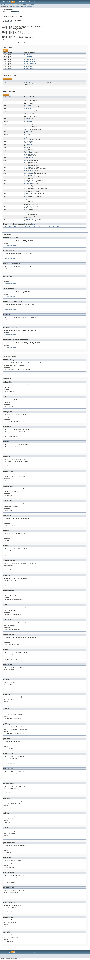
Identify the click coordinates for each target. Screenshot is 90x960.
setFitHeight (28, 167)
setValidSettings (29, 216)
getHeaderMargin (28, 115)
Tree (20, 1)
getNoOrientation (29, 131)
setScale (26, 209)
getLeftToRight (28, 124)
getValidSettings (29, 154)
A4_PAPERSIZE (28, 54)
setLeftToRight (28, 186)
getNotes (26, 134)
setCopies (27, 160)
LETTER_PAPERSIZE (29, 68)
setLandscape (28, 183)
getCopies (27, 98)
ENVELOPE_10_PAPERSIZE (30, 58)
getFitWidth (27, 108)
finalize (15, 226)
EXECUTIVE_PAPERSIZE (30, 65)
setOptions (27, 199)
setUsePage (27, 212)
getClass (21, 226)
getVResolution (28, 157)
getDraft (26, 102)
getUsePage (27, 151)
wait (50, 226)
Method (17, 6)
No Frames (23, 4)
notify (33, 226)
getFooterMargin (28, 111)
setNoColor (27, 190)
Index (30, 1)
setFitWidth (27, 170)
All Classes (31, 4)
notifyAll (39, 226)
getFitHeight (28, 105)
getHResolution (28, 118)
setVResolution (28, 219)
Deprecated (25, 1)
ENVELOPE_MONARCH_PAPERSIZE (32, 63)
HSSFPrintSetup (28, 83)
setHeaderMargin (28, 177)
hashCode (27, 226)
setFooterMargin (28, 173)
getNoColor (27, 128)
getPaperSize (28, 144)
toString (45, 226)
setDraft (26, 164)
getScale (26, 147)
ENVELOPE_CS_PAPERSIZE (30, 59)
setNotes (26, 196)
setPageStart (28, 203)
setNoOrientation (29, 193)
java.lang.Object (5, 15)
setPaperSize (28, 206)
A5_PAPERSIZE (28, 56)
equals (10, 226)
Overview (3, 1)
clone (5, 226)
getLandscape (28, 121)
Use (17, 1)
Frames (18, 4)
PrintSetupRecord (38, 83)
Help (34, 1)
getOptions (27, 138)
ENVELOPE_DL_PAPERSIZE (30, 61)
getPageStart (28, 141)
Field (10, 6)
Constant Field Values (10, 245)
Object (9, 21)
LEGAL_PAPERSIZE (28, 66)
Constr (13, 6)
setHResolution (28, 180)
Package (8, 1)
